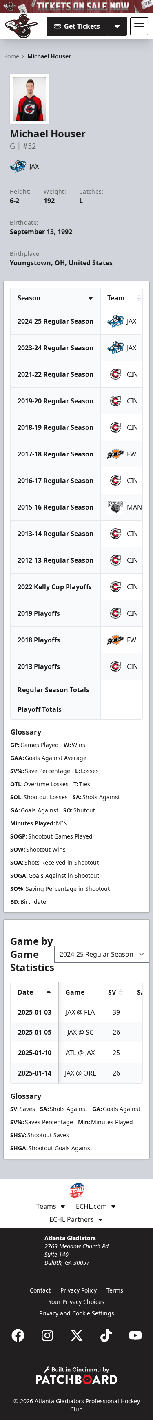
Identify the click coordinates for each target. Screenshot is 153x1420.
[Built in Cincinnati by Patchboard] (77, 1375)
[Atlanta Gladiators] (21, 26)
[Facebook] (18, 1335)
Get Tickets (82, 26)
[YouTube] (135, 1335)
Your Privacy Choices (76, 1302)
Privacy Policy (78, 1290)
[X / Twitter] (76, 1335)
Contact (40, 1290)
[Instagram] (47, 1335)
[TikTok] (106, 1335)
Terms (114, 1290)
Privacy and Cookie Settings (76, 1313)
